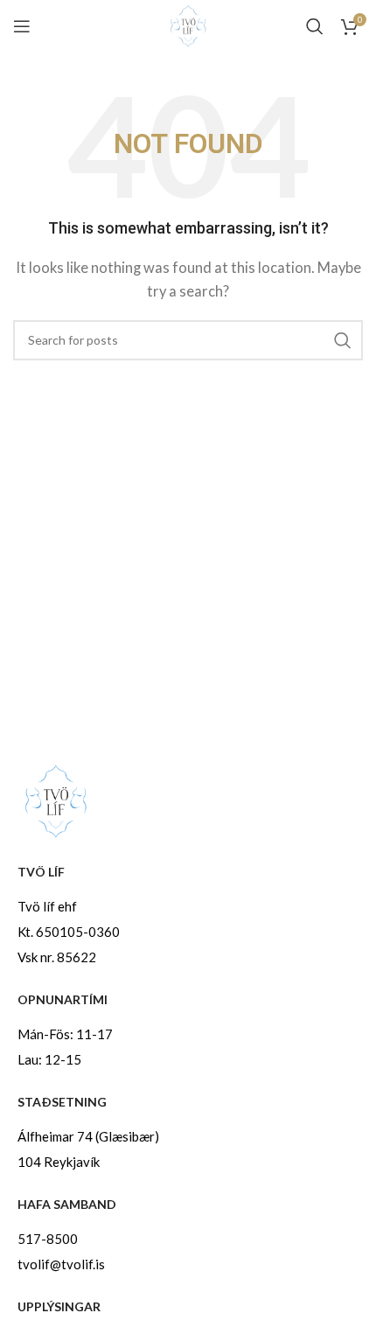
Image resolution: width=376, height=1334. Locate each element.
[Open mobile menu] (21, 26)
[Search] (314, 26)
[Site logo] (188, 24)
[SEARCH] (343, 340)
